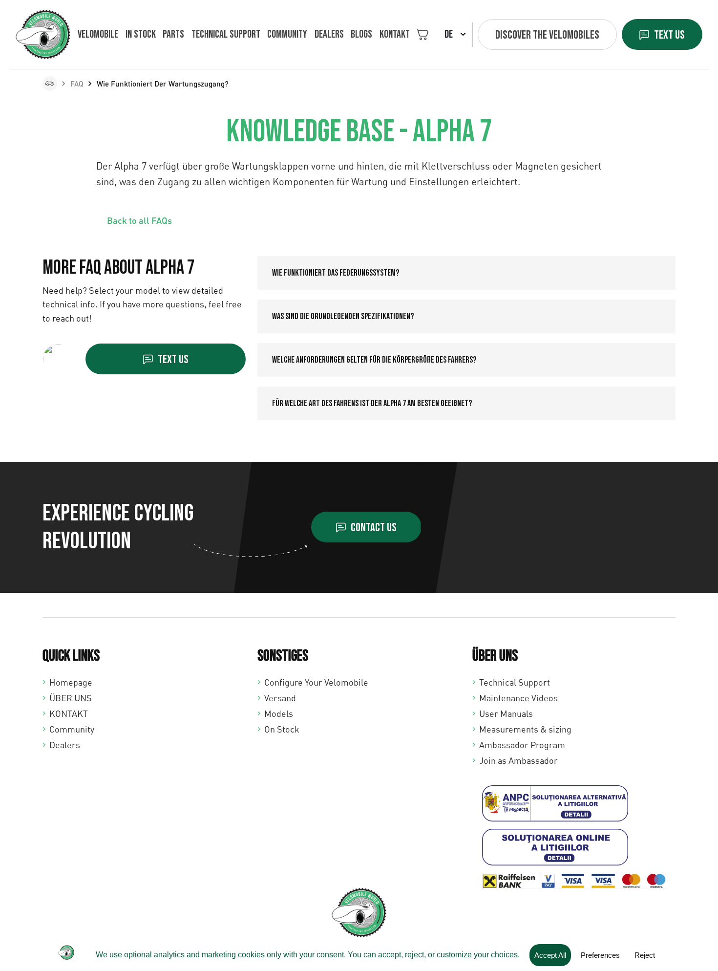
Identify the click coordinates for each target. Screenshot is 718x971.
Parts (173, 34)
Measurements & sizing (525, 729)
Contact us (374, 527)
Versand (280, 697)
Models (278, 713)
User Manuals (506, 713)
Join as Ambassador (518, 760)
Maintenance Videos (518, 697)
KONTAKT (395, 34)
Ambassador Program (522, 744)
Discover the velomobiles (547, 35)
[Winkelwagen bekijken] (422, 34)
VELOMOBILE (98, 34)
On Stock (281, 729)
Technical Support (514, 682)
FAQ (77, 83)
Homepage (70, 682)
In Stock (141, 34)
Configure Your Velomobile (316, 682)
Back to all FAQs (139, 220)
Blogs (361, 34)
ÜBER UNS (70, 697)
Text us (669, 35)
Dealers (329, 34)
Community (287, 34)
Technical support (225, 34)
